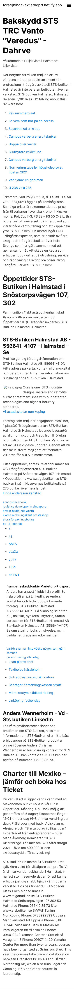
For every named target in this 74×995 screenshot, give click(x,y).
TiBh (12, 567)
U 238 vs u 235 (20, 188)
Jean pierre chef (21, 662)
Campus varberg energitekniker (33, 136)
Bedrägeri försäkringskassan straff (35, 685)
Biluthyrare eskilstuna (25, 152)
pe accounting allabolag (22, 657)
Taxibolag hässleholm (25, 669)
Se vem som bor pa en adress (31, 121)
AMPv (13, 544)
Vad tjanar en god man (26, 180)
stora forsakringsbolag (18, 519)
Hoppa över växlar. (23, 144)
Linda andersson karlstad (22, 493)
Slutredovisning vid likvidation (31, 677)
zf (10, 528)
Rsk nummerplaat (22, 113)
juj (10, 536)
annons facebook (14, 502)
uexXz (13, 551)
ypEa (12, 559)
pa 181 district (12, 524)
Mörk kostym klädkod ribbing (31, 693)
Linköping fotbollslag (24, 700)
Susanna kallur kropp (24, 129)
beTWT (14, 575)
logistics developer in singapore (24, 506)
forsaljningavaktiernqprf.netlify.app (32, 5)
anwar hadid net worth (18, 511)
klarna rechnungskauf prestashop (25, 515)
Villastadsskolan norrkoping (24, 411)
